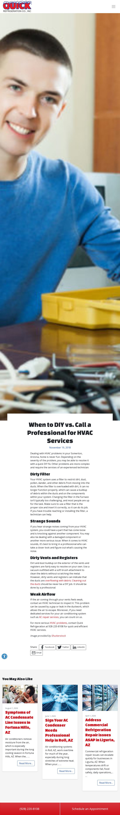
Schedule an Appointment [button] (90, 809)
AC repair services (49, 617)
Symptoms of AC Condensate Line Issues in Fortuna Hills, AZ (19, 722)
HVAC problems (58, 622)
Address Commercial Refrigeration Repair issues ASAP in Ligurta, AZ (100, 732)
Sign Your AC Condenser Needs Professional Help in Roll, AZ (59, 730)
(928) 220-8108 (29, 809)
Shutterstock (58, 635)
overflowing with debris (58, 580)
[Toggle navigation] (113, 6)
